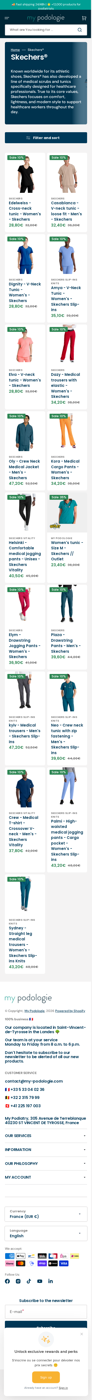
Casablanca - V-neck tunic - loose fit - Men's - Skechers (61, 215)
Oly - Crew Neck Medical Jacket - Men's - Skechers (22, 483)
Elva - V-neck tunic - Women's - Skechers (22, 387)
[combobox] (42, 29)
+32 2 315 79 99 (25, 1151)
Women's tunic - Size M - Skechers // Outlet (60, 568)
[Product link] (23, 201)
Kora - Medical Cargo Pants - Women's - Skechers (61, 480)
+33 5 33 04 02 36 (27, 1143)
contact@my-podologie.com (34, 1134)
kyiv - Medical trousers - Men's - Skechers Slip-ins (23, 762)
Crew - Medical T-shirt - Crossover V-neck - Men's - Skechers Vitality (23, 866)
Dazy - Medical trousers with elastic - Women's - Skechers (60, 392)
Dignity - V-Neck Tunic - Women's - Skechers (21, 300)
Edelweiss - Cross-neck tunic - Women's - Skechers (20, 215)
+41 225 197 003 (25, 1159)
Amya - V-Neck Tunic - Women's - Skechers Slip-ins (61, 306)
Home (15, 50)
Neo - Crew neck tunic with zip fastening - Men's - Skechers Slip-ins (61, 768)
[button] (6, 18)
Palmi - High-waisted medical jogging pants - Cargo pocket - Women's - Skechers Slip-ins (61, 875)
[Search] (73, 29)
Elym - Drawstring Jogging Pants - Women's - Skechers (19, 672)
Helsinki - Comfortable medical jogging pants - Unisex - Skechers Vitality (23, 576)
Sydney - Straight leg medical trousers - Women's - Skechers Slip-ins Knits (23, 984)
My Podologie (35, 1055)
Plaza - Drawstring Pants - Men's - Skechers (60, 667)
